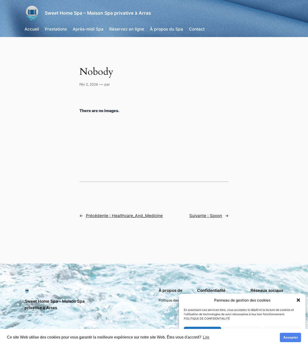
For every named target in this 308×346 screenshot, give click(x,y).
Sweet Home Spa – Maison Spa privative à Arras (98, 13)
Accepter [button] (290, 337)
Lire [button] (206, 337)
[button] (298, 300)
